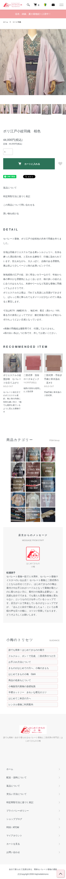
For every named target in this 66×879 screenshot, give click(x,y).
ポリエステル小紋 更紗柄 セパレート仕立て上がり (13, 378)
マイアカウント (14, 835)
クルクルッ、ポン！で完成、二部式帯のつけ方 (32, 655)
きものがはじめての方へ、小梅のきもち (28, 668)
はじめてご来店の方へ (19, 698)
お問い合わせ (13, 852)
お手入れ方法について (19, 661)
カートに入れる (32, 163)
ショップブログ (14, 818)
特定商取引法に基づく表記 (16, 196)
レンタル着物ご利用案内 (20, 704)
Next (62, 66)
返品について (10, 187)
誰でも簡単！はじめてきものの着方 (26, 649)
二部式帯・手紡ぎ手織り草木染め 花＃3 (53, 378)
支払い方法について (16, 793)
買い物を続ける (11, 213)
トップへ (60, 873)
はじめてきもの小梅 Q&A (22, 674)
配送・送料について (16, 777)
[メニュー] (61, 5)
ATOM (16, 827)
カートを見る (13, 843)
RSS (8, 827)
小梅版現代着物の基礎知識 (21, 686)
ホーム (5, 22)
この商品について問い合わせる (19, 204)
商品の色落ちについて (19, 680)
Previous (3, 66)
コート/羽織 (16, 22)
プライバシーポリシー (17, 810)
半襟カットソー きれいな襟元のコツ (27, 692)
